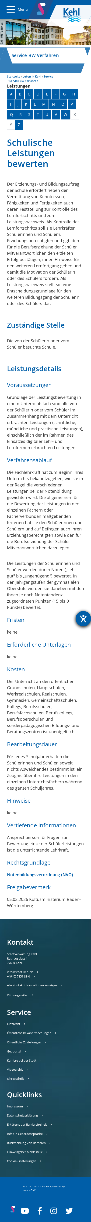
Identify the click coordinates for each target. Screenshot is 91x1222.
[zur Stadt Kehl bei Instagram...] (53, 1210)
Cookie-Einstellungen (21, 1161)
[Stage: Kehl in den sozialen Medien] (41, 7)
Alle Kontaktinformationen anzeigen (32, 985)
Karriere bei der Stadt (21, 1060)
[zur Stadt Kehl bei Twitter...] (69, 1210)
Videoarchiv (15, 1069)
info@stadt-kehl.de (20, 972)
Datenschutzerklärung (22, 1115)
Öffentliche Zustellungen (24, 1042)
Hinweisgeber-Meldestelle (25, 1152)
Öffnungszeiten (17, 995)
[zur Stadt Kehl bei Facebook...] (39, 1210)
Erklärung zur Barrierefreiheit (27, 1124)
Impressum (15, 1106)
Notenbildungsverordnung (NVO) (40, 874)
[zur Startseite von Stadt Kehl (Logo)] (76, 15)
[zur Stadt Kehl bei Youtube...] (24, 1210)
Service (48, 76)
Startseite (13, 76)
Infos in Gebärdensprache (25, 1134)
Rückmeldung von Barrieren (26, 1143)
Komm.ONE (29, 1190)
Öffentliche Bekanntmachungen (29, 1033)
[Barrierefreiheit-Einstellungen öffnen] (83, 618)
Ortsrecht (13, 1024)
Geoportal (14, 1051)
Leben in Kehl (32, 76)
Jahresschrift (15, 1078)
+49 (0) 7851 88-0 (18, 976)
